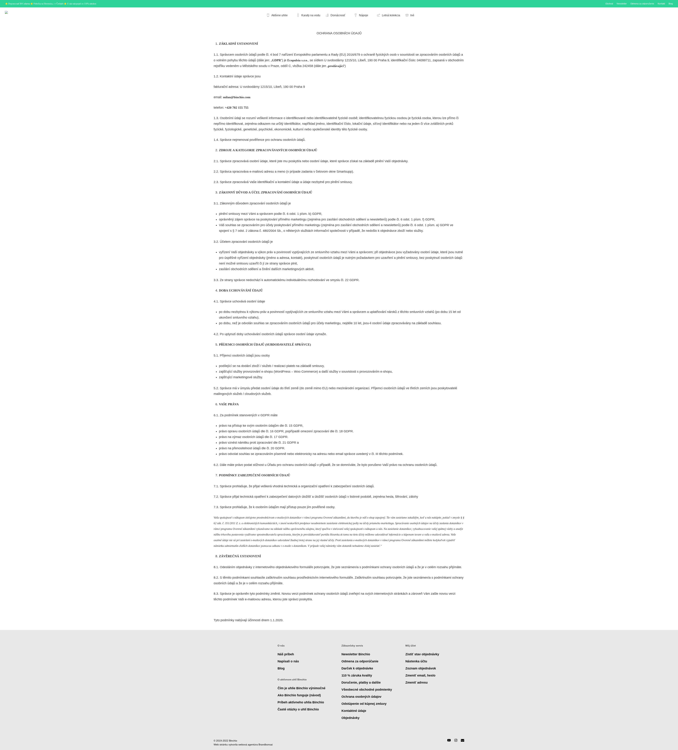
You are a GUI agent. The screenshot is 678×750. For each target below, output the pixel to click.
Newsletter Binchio (355, 654)
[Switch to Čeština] (645, 15)
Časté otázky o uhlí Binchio (298, 709)
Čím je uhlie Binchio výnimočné (301, 688)
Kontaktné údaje (353, 711)
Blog (281, 668)
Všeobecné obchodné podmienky (366, 689)
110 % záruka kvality (356, 675)
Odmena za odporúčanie (359, 661)
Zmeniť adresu (416, 682)
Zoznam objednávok (420, 668)
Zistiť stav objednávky (422, 654)
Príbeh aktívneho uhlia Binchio (301, 702)
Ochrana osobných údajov (361, 696)
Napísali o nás (288, 661)
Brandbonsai (265, 744)
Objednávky (350, 718)
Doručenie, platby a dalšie (361, 682)
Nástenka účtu (416, 661)
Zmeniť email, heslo (420, 675)
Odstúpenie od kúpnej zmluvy (363, 703)
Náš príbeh (286, 654)
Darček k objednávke (357, 668)
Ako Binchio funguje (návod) (299, 695)
